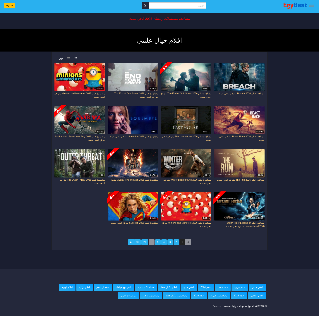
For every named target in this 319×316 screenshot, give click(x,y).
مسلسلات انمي (129, 295)
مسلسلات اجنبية (146, 287)
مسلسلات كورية (219, 295)
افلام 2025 (239, 295)
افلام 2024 (205, 287)
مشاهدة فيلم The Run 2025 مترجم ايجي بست (241, 179)
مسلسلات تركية (151, 295)
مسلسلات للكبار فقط (176, 295)
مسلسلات (223, 287)
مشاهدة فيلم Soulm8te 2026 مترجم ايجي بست (133, 136)
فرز (61, 58)
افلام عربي (239, 287)
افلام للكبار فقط (169, 287)
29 (144, 242)
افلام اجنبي (257, 287)
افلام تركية (84, 287)
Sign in (9, 5)
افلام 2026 (199, 295)
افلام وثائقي (257, 295)
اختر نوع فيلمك (123, 287)
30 (137, 242)
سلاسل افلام (102, 287)
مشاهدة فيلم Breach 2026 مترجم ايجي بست (241, 93)
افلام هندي (188, 287)
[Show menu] (311, 5)
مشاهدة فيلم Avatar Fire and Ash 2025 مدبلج (134, 179)
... (151, 242)
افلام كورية (67, 287)
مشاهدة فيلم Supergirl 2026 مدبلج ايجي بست (134, 222)
